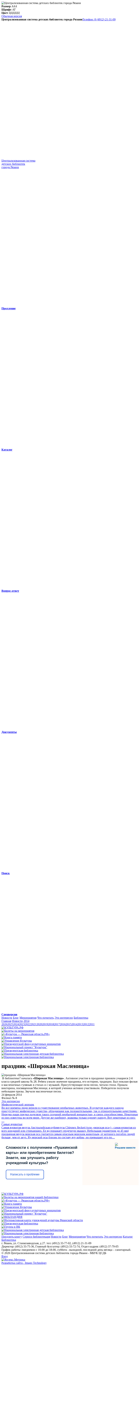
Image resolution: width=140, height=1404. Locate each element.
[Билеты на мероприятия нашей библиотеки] (30, 1197)
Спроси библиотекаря (36, 1236)
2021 (33, 1024)
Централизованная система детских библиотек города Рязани (18, 164)
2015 (68, 1024)
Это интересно (64, 1017)
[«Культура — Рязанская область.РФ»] (25, 1034)
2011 (92, 1024)
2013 (80, 1024)
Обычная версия (11, 16)
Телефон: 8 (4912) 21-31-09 (99, 19)
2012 (86, 1024)
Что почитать (45, 1017)
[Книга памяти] (11, 1037)
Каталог (128, 1236)
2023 (22, 1024)
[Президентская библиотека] (19, 1050)
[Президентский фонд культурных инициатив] (31, 1044)
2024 (16, 1024)
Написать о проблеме (25, 1174)
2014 (26, 1021)
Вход (4, 1256)
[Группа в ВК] (10, 1226)
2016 (63, 1024)
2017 (57, 1024)
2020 (39, 1024)
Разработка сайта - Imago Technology (24, 1262)
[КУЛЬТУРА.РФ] (12, 1027)
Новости (6, 1017)
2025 (10, 1024)
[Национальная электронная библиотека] (27, 1057)
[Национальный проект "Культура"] (24, 1047)
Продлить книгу (11, 1236)
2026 (4, 1024)
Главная (6, 1021)
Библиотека (81, 1017)
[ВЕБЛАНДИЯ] (11, 1216)
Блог (16, 1017)
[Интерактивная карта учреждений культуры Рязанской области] (42, 1220)
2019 (45, 1024)
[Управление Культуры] (16, 1040)
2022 (28, 1024)
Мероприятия (28, 1017)
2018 (51, 1024)
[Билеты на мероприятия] (17, 1030)
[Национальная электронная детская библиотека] (32, 1053)
